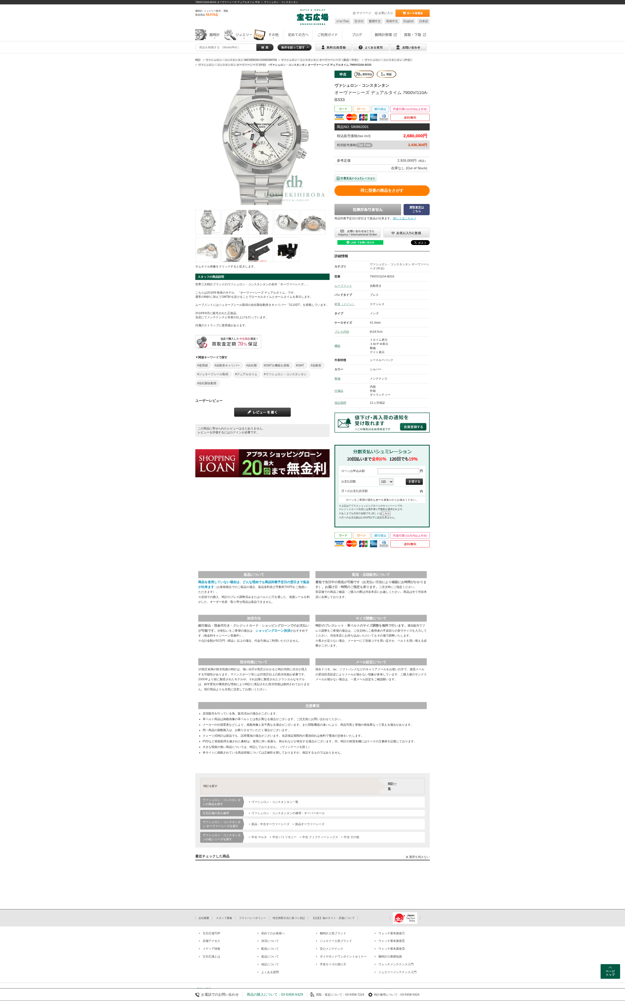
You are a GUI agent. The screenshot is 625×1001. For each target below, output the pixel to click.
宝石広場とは (211, 956)
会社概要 (203, 917)
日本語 (423, 21)
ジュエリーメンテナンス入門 (397, 972)
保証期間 (340, 403)
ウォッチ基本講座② (391, 941)
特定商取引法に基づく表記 (289, 917)
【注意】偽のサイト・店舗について (333, 917)
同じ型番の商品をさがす (382, 190)
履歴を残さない (419, 857)
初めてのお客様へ (273, 933)
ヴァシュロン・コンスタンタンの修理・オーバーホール (288, 813)
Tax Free (364, 145)
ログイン (236, 432)
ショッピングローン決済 (272, 630)
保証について (270, 964)
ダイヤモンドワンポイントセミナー (343, 956)
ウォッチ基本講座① (391, 933)
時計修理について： (387, 994)
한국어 (358, 21)
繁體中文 (375, 21)
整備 (337, 378)
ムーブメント (343, 286)
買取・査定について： (330, 994)
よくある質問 (270, 972)
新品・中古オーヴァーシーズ (270, 824)
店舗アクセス (211, 941)
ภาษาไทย (342, 21)
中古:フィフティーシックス (320, 837)
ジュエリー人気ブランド (336, 941)
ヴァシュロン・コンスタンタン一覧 (274, 802)
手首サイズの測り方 (333, 964)
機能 (337, 346)
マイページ (363, 13)
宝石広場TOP (211, 933)
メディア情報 (211, 948)
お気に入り (385, 13)
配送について (270, 948)
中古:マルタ (259, 837)
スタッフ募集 (224, 917)
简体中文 (392, 21)
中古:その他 (351, 837)
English (409, 21)
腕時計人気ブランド (333, 933)
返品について (270, 956)
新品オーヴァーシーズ (309, 824)
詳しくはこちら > (404, 218)
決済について (270, 941)
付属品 (338, 391)
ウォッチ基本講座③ (391, 948)
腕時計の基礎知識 (390, 956)
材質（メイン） (344, 304)
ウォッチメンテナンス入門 (396, 964)
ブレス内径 (341, 331)
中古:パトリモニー (284, 837)
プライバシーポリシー (252, 917)
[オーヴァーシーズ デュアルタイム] (208, 222)
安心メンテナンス (331, 948)
